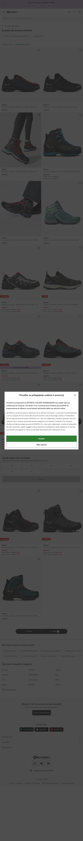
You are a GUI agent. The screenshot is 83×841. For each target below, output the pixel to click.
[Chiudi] (75, 395)
